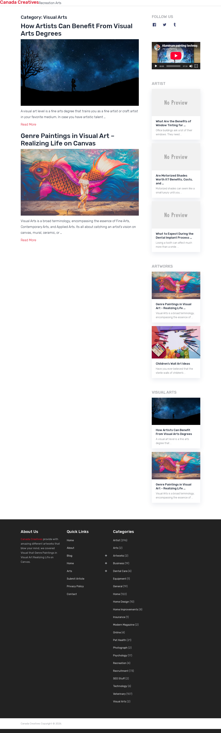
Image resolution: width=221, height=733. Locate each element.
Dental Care (120, 571)
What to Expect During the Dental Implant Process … (174, 235)
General (117, 586)
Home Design (121, 601)
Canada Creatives (31, 539)
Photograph (120, 647)
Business (118, 563)
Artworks (118, 555)
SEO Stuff (119, 678)
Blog (69, 555)
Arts (69, 571)
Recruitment (120, 670)
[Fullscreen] (196, 66)
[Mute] (191, 66)
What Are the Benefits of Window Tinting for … (173, 123)
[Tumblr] (174, 24)
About (70, 547)
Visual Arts (119, 701)
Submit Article (75, 578)
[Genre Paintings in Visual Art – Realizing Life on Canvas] (80, 182)
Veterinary (119, 693)
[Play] (156, 66)
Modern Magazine (123, 624)
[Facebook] (154, 24)
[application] (176, 55)
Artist (116, 540)
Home (70, 540)
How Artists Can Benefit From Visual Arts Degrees (77, 29)
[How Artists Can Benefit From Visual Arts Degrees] (80, 72)
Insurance (119, 617)
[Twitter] (164, 24)
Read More (28, 124)
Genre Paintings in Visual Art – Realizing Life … (173, 306)
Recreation (119, 663)
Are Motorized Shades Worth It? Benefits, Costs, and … (174, 179)
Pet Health (119, 640)
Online (117, 632)
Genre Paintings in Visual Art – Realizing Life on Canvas (68, 139)
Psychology (120, 655)
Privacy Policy (75, 586)
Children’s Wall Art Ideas (173, 363)
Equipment (119, 578)
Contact (72, 594)
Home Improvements (125, 609)
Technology (120, 686)
